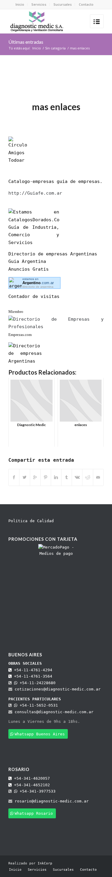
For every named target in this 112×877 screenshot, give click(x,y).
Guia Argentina (27, 261)
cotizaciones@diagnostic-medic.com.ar (58, 689)
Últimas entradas (25, 42)
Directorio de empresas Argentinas (52, 254)
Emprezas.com (20, 334)
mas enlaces (56, 106)
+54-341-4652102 (31, 785)
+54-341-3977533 (36, 791)
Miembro (15, 311)
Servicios (38, 4)
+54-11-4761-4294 (32, 670)
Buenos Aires (25, 654)
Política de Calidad (31, 521)
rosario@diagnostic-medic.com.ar (52, 801)
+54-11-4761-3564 (32, 676)
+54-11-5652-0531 (37, 705)
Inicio (20, 4)
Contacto (86, 4)
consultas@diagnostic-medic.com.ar (54, 712)
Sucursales (62, 4)
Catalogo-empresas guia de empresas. (55, 181)
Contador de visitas (33, 296)
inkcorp (89, 118)
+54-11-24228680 (36, 683)
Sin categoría (55, 48)
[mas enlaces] (56, 84)
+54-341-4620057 (31, 778)
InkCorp (45, 863)
